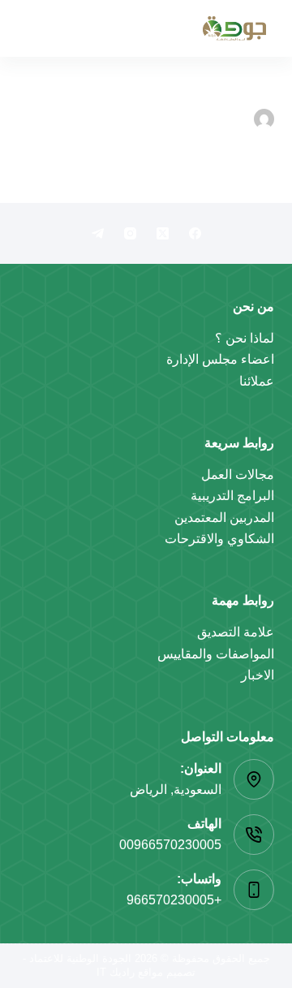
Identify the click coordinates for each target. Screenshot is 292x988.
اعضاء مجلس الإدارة (220, 359)
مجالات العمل (237, 474)
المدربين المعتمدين (224, 517)
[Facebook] (195, 233)
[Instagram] (130, 233)
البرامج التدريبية (232, 496)
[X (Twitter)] (163, 233)
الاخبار (257, 675)
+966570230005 (174, 900)
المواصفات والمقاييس (215, 654)
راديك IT (116, 972)
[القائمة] (33, 28)
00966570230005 (170, 845)
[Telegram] (98, 233)
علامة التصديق (235, 632)
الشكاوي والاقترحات (219, 539)
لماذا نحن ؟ (244, 338)
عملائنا (256, 381)
